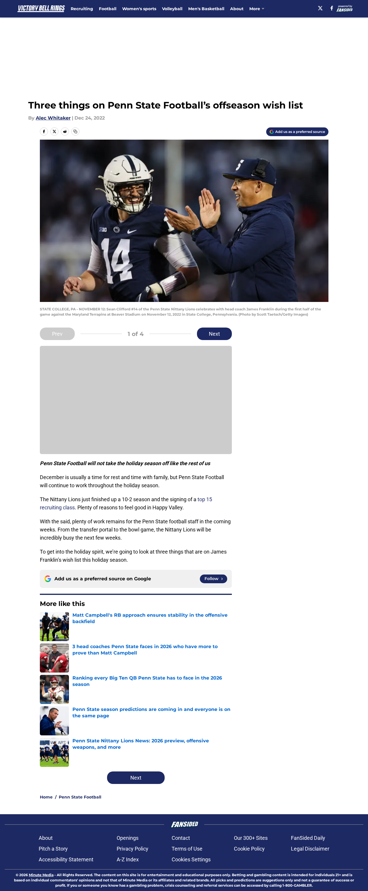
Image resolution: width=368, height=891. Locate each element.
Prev (57, 334)
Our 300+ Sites (251, 838)
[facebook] (331, 8)
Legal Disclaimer (310, 849)
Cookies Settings (191, 859)
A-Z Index (128, 859)
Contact (181, 838)
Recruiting (82, 8)
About (236, 8)
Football (107, 8)
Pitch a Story (53, 849)
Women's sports (139, 8)
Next (214, 334)
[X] (320, 8)
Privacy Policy (132, 849)
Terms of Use (187, 849)
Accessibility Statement (66, 859)
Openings (127, 838)
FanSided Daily (308, 838)
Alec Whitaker (53, 118)
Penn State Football (80, 797)
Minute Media (41, 875)
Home (46, 797)
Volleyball (172, 8)
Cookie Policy (249, 849)
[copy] (75, 131)
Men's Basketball (206, 8)
